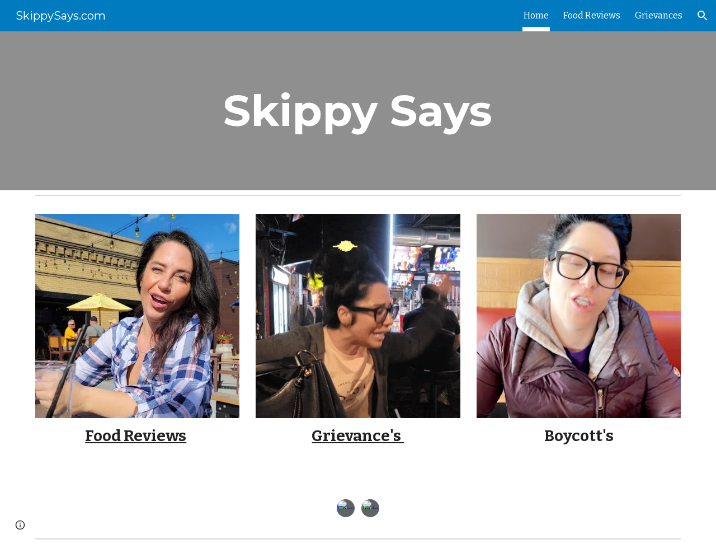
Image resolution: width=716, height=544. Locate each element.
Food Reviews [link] (591, 15)
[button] (702, 15)
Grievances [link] (658, 15)
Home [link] (536, 15)
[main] (358, 111)
